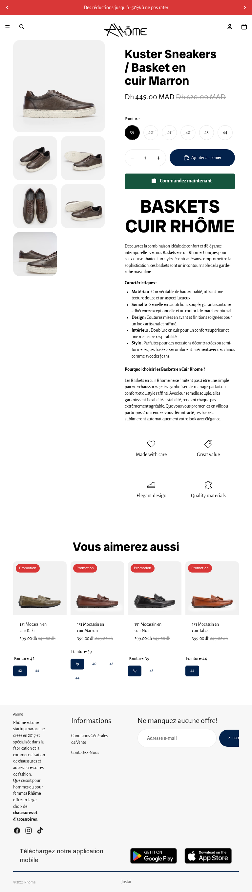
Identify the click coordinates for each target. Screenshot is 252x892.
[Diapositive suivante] (245, 7)
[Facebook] (17, 830)
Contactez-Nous (85, 752)
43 (111, 662)
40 (94, 662)
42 (20, 669)
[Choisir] (56, 605)
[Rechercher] (21, 26)
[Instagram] (28, 830)
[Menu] (7, 26)
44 (37, 669)
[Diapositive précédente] (7, 7)
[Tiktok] (40, 830)
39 (77, 662)
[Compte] (229, 26)
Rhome (30, 882)
